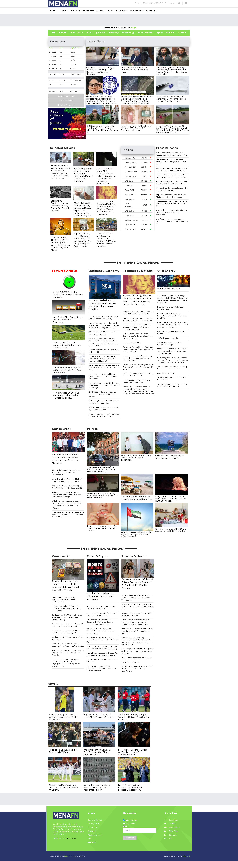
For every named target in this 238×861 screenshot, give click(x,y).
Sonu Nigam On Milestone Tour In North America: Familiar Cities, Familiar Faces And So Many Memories (68, 514)
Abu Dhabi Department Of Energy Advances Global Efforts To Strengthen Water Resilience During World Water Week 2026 (172, 299)
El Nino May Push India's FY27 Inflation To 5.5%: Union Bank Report (104, 402)
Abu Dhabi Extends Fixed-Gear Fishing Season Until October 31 (138, 375)
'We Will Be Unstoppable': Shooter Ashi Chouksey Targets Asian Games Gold (102, 654)
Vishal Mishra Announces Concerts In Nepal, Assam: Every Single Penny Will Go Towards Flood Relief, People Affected (67, 504)
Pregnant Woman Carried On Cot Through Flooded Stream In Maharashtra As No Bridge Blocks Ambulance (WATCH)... (172, 129)
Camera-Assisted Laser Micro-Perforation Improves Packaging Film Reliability (172, 315)
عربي (172, 3)
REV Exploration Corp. (131, 343)
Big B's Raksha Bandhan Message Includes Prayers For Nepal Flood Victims (102, 394)
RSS (171, 839)
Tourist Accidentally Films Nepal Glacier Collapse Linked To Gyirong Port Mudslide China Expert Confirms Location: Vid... (137, 100)
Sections (151, 11)
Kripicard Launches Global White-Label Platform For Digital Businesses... (171, 196)
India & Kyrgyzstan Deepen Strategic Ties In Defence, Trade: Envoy (103, 317)
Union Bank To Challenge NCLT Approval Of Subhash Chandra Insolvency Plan (64, 599)
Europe (62, 32)
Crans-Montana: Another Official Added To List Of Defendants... (171, 530)
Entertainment (145, 32)
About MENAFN (95, 835)
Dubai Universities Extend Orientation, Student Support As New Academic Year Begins (136, 597)
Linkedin (173, 835)
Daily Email (173, 831)
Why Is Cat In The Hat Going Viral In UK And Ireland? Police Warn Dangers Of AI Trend (138, 367)
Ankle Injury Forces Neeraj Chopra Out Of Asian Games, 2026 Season (104, 415)
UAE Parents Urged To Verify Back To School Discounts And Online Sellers (137, 319)
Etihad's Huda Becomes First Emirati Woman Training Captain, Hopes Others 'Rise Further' (137, 327)
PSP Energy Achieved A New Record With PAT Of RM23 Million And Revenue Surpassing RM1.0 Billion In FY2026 (172, 360)
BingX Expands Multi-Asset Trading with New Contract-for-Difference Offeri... (171, 182)
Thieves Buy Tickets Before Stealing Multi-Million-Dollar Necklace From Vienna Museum (137, 358)
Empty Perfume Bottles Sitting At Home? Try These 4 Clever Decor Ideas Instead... (136, 128)
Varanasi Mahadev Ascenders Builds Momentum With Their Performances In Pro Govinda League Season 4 (104, 325)
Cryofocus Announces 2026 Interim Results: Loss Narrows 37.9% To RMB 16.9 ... (172, 221)
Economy (114, 32)
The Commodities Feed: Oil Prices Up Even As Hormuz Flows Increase (172, 368)
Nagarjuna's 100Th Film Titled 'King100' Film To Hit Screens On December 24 (67, 487)
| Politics (100, 32)
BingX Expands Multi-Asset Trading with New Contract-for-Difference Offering (102, 647)
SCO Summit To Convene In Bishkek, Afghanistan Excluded (103, 408)
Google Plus (174, 827)
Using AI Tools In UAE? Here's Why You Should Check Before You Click (138, 313)
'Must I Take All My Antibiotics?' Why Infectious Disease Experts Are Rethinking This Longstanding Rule (135, 622)
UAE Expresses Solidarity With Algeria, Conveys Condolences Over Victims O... (136, 534)
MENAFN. (67, 856)
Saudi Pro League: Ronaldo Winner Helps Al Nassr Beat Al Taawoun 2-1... (64, 717)
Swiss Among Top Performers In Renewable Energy (170, 343)
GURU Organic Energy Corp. (168, 338)
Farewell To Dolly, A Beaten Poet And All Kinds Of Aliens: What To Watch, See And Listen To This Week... (106, 207)
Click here (70, 838)
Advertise (92, 831)
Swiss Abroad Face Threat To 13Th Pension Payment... (169, 457)
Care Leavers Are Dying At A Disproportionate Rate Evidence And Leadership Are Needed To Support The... (106, 176)
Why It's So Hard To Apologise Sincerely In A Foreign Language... (136, 457)
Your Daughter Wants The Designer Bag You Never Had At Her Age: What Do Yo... (172, 203)
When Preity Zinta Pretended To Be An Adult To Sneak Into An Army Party (67, 480)
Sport (160, 32)
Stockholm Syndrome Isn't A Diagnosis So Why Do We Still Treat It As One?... (60, 206)
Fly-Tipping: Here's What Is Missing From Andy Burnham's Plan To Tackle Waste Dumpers (137, 651)
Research (120, 11)
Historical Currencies (66, 105)
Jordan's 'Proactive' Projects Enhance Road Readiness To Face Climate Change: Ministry (67, 617)
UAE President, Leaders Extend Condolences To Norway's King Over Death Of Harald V (137, 336)
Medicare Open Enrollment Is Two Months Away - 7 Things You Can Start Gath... (171, 161)
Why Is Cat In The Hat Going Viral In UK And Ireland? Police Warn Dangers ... (102, 495)
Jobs (90, 839)
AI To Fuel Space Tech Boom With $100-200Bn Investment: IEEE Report (68, 625)
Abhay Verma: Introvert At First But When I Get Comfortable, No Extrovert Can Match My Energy (67, 494)
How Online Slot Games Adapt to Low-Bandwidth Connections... (68, 319)
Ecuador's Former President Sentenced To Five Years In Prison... (135, 69)
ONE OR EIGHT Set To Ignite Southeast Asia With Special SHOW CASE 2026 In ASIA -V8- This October (172, 324)
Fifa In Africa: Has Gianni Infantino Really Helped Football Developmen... (130, 787)
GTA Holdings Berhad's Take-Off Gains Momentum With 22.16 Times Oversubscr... (171, 212)
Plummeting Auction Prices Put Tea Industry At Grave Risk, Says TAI (66, 631)
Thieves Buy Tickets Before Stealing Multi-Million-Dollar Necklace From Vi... (101, 469)
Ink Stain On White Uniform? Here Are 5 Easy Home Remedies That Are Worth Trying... (172, 99)
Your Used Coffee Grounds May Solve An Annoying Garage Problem (172, 385)
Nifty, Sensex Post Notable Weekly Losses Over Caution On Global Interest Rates (102, 639)
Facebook (173, 820)
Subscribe (130, 838)
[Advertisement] (119, 20)
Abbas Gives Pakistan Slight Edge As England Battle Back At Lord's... (63, 787)
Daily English (131, 820)
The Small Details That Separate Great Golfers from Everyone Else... (67, 345)
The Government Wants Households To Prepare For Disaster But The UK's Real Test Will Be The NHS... (60, 171)
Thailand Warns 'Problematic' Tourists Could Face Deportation (137, 381)
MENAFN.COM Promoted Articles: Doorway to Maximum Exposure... (68, 294)
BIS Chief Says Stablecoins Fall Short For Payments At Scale (103, 333)
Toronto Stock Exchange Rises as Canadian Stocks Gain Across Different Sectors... (68, 370)
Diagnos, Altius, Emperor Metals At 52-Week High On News (136, 614)
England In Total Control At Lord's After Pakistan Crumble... (99, 716)
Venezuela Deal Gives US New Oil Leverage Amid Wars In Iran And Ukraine (68, 645)
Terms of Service (95, 820)
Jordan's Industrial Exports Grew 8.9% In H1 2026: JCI (104, 351)
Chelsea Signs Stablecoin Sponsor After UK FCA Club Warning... (172, 189)
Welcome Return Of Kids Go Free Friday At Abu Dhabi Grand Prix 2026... (98, 752)
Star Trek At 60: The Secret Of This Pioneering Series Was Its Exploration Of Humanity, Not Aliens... (60, 244)
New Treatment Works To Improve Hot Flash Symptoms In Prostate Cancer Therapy (136, 631)
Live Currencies (66, 100)
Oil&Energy (128, 32)
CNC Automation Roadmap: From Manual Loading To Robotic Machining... (172, 154)
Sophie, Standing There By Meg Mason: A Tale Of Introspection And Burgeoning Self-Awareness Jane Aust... (83, 241)
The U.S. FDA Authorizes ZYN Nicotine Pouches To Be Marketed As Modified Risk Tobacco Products (136, 660)
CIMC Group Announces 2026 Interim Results (172, 332)
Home (53, 11)
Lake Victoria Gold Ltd (166, 373)
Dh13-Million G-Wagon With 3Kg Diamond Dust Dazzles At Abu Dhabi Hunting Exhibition (101, 668)
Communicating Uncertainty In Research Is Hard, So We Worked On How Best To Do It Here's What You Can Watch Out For (137, 641)
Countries (135, 11)
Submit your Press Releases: (117, 28)
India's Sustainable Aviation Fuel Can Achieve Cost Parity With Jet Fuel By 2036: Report (66, 608)
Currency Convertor (66, 96)
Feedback (92, 842)
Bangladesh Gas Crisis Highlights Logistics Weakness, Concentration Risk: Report (103, 376)
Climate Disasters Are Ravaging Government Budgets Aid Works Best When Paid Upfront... (106, 240)
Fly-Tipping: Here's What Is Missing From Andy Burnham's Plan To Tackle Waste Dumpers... (83, 174)
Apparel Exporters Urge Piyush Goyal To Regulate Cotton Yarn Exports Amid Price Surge (104, 385)
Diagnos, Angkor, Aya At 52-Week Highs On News (170, 308)
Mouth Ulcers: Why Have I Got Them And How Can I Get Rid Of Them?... (103, 528)
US (53, 32)
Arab (72, 32)
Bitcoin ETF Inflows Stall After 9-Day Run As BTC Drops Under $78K (103, 614)
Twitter (172, 824)
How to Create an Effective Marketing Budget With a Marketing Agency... (66, 395)
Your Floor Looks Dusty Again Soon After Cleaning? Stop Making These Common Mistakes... (100, 70)
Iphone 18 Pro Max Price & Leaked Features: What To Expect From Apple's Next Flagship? (102, 358)
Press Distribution (81, 11)
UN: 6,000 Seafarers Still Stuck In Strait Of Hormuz (102, 661)
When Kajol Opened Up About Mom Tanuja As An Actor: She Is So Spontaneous (66, 472)
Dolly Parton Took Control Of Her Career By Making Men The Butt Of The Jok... (171, 498)
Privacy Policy (94, 824)
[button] (179, 3)
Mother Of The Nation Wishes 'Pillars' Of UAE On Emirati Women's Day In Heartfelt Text (137, 668)
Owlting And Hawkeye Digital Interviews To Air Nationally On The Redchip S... (172, 169)
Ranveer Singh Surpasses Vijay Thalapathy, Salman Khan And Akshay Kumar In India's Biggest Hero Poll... (172, 70)
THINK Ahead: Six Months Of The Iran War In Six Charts (171, 378)
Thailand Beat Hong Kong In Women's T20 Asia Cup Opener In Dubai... (133, 717)
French (170, 32)
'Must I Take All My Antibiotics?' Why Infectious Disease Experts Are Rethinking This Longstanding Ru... (83, 209)
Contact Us (93, 827)
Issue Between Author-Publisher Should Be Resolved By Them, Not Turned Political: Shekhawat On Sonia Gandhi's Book (104, 342)
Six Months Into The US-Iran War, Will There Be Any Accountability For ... (97, 787)
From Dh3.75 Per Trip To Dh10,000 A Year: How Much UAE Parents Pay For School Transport (172, 351)
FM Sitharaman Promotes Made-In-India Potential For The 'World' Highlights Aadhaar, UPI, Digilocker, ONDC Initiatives (66, 662)
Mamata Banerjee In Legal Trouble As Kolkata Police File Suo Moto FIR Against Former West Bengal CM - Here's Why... (101, 100)
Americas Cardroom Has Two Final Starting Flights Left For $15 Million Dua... (172, 176)
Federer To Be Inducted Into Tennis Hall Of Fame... (63, 751)
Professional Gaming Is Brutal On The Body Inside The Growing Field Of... (132, 752)
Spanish (181, 32)
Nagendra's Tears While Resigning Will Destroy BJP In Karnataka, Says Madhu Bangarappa (104, 367)
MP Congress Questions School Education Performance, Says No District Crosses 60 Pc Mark (100, 622)
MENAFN (186, 856)
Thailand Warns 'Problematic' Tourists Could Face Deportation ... (137, 499)
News (63, 11)
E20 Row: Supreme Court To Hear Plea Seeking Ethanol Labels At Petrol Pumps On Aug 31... (102, 129)
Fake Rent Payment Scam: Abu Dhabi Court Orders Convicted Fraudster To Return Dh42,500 (138, 349)
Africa (89, 32)
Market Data (104, 11)
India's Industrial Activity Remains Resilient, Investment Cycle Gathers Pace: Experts (101, 631)
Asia (80, 32)
